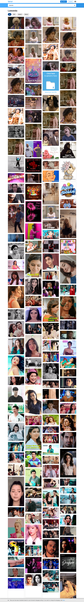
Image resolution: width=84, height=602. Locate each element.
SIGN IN (70, 1)
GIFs (14, 14)
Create (64, 1)
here (64, 600)
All (9, 14)
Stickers (20, 14)
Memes (26, 14)
